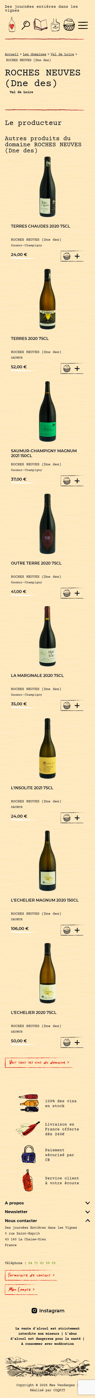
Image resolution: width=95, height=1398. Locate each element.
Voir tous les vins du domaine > (39, 1062)
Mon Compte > (22, 1289)
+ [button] (77, 256)
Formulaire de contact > (32, 1275)
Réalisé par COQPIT (47, 1390)
